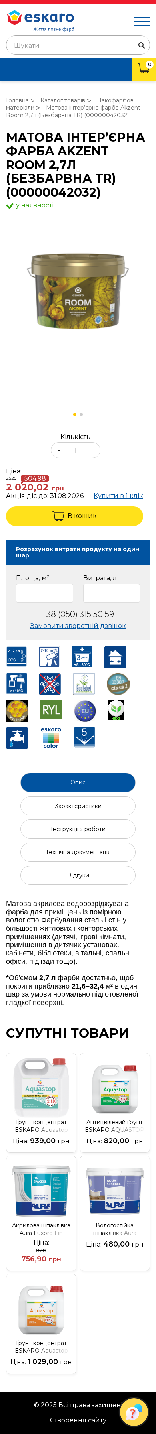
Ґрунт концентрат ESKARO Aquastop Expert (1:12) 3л (41, 1347)
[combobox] (78, 45)
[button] (74, 414)
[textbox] (78, 46)
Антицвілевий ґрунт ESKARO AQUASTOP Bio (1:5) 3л (114, 1126)
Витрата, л (100, 578)
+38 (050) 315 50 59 (78, 614)
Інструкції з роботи (78, 829)
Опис (78, 782)
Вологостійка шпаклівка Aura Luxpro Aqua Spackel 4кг (115, 1229)
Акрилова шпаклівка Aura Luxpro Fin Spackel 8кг (41, 1229)
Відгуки (78, 875)
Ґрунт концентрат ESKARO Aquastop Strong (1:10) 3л (41, 1126)
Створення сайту (78, 1420)
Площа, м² (33, 578)
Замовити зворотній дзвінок (78, 626)
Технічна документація (78, 852)
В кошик (82, 516)
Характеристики (78, 806)
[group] (78, 291)
